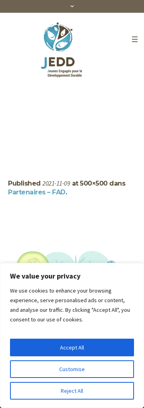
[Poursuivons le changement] (65, 49)
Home (8, 141)
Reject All (72, 390)
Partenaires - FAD (42, 141)
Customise (72, 369)
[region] (72, 335)
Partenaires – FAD (37, 192)
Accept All (72, 347)
